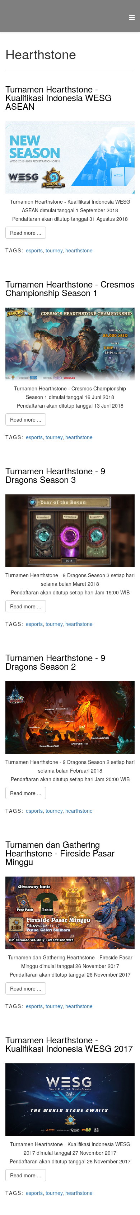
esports (34, 250)
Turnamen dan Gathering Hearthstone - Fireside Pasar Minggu (60, 853)
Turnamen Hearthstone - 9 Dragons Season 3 (55, 474)
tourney (54, 250)
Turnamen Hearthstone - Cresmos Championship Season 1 (70, 288)
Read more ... (25, 232)
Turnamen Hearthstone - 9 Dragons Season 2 (55, 661)
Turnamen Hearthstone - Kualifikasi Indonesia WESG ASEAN (58, 97)
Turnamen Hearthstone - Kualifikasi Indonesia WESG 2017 (69, 1043)
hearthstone (79, 250)
